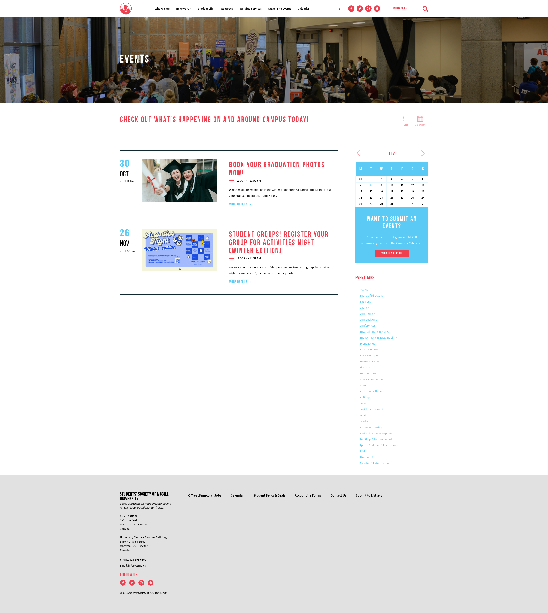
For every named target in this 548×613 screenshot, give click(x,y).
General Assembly (371, 379)
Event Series (367, 343)
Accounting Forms (308, 495)
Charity (364, 307)
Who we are (162, 8)
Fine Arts (365, 367)
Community (367, 313)
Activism (365, 289)
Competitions (368, 319)
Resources (226, 8)
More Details (238, 204)
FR (338, 8)
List (406, 124)
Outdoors (366, 421)
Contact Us (400, 8)
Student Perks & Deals (269, 495)
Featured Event (369, 361)
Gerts (363, 385)
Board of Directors (371, 295)
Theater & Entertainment (376, 463)
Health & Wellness (371, 391)
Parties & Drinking (371, 427)
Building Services (250, 8)
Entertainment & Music (374, 331)
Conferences (367, 325)
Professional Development (377, 433)
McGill (363, 415)
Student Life (205, 8)
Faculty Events (369, 349)
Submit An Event (391, 253)
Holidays (365, 397)
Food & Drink (368, 373)
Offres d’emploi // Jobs (204, 495)
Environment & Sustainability (378, 337)
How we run (183, 8)
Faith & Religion (370, 355)
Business (365, 301)
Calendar (303, 8)
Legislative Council (371, 409)
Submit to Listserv (369, 495)
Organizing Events (279, 8)
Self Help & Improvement (376, 439)
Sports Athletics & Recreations (379, 445)
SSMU (363, 451)
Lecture (364, 403)
